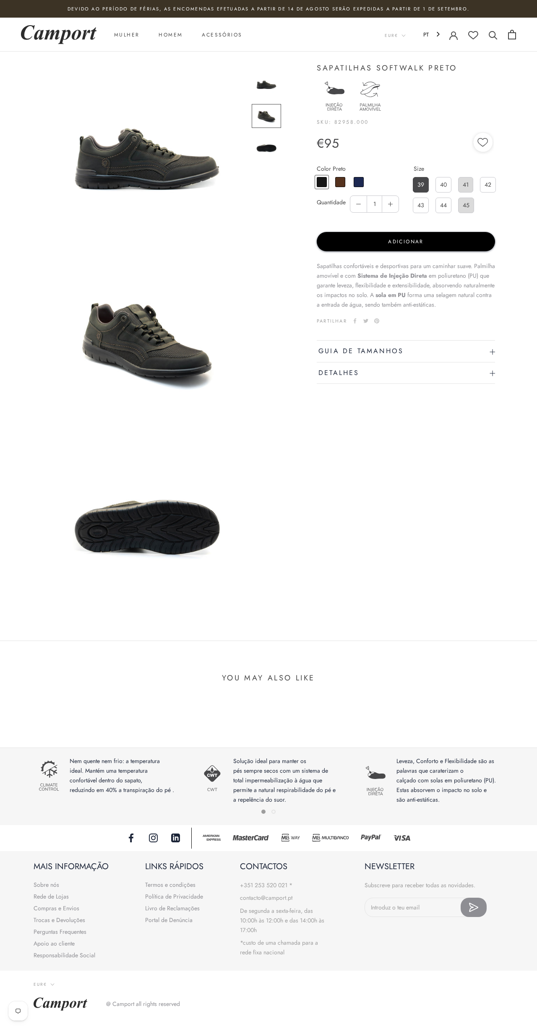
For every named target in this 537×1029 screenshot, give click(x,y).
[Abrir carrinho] (512, 34)
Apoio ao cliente (54, 943)
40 (443, 184)
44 (443, 205)
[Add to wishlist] (483, 143)
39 (420, 184)
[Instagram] (153, 837)
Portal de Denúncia (169, 920)
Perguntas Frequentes (60, 931)
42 (488, 184)
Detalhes (339, 373)
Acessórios (222, 35)
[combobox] (432, 34)
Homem (170, 35)
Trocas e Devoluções (59, 920)
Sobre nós (46, 885)
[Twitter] (365, 320)
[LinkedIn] (175, 837)
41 (466, 184)
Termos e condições (170, 885)
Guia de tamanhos (361, 351)
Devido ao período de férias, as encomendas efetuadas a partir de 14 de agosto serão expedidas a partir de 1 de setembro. (268, 8)
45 (466, 205)
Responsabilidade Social (64, 955)
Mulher (126, 35)
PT (426, 35)
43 (420, 205)
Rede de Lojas (51, 896)
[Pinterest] (376, 320)
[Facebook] (354, 320)
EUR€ (391, 35)
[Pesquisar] (493, 34)
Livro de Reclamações (172, 908)
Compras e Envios (56, 908)
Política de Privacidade (174, 896)
